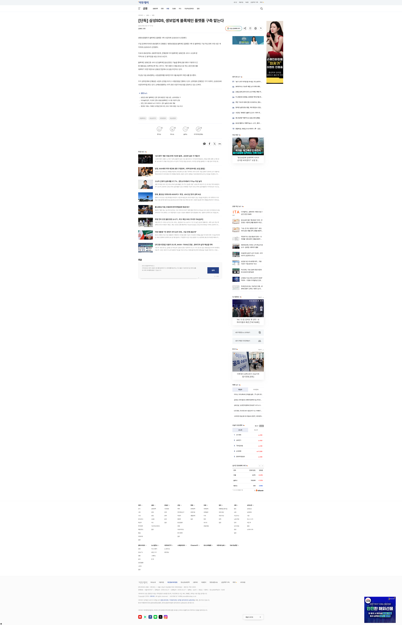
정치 (220, 505)
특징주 (240, 389)
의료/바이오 (180, 529)
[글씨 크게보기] (261, 28)
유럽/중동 (206, 526)
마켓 (139, 505)
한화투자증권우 (240, 456)
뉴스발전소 (154, 545)
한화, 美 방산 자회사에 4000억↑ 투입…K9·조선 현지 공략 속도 (178, 194)
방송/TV (140, 552)
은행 (162, 8)
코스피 (240, 430)
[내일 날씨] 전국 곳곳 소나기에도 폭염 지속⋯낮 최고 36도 (254, 92)
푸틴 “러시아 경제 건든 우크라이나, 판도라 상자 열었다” (253, 102)
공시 (139, 509)
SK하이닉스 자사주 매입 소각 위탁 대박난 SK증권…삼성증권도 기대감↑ (258, 87)
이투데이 (140, 15)
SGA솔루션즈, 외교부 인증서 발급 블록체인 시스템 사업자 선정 (160, 100)
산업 (178, 505)
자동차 (179, 515)
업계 (165, 512)
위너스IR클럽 (207, 545)
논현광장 (249, 512)
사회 (235, 505)
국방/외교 (221, 515)
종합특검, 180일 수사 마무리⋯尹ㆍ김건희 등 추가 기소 (253, 129)
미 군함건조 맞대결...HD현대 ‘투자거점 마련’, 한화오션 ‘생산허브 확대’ (257, 97)
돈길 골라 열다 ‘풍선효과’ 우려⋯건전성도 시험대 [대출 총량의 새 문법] (251, 222)
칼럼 (248, 526)
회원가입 (241, 2)
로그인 (235, 2)
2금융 (174, 8)
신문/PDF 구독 (254, 2)
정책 (165, 515)
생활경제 (193, 515)
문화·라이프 (141, 545)
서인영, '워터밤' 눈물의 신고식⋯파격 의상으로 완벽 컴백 (253, 113)
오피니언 (249, 505)
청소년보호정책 (185, 582)
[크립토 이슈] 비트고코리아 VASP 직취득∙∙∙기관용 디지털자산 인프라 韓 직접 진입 (251, 280)
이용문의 (203, 582)
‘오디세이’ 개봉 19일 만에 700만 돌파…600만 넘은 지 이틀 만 (177, 156)
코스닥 (256, 430)
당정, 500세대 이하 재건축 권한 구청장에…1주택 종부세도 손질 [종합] (180, 169)
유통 (178, 526)
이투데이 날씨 (221, 545)
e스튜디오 (167, 549)
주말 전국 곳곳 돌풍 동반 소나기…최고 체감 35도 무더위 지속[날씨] (179, 219)
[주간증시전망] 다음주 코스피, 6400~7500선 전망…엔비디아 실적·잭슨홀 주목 (184, 245)
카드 (180, 8)
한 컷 (152, 559)
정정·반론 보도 (214, 582)
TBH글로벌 (239, 446)
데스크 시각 (250, 519)
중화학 (179, 519)
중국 (205, 519)
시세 (139, 515)
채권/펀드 (140, 529)
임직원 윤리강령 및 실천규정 (186, 600)
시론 (248, 515)
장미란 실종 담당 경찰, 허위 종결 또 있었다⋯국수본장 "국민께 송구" (257, 107)
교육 (235, 512)
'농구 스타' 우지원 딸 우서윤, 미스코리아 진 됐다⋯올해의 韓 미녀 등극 (257, 82)
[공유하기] (245, 28)
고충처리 (195, 582)
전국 (235, 522)
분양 (165, 519)
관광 (139, 549)
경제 (192, 505)
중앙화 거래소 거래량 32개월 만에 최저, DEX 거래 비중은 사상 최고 (162, 106)
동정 (235, 529)
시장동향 (166, 509)
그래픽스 (153, 556)
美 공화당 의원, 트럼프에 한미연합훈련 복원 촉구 (172, 207)
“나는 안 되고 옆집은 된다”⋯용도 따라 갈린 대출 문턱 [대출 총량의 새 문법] (251, 230)
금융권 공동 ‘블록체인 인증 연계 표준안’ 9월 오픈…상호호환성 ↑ (161, 97)
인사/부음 (236, 526)
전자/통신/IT (180, 512)
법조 (235, 509)
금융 (145, 8)
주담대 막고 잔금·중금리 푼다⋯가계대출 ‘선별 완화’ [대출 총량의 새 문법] (251, 239)
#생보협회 (163, 118)
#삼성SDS (153, 118)
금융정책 (155, 8)
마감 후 (249, 522)
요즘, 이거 (154, 552)
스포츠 (140, 566)
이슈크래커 (154, 549)
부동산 (166, 505)
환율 (139, 533)
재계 (178, 509)
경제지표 (193, 512)
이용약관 (161, 582)
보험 (168, 8)
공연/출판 (140, 562)
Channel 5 (194, 545)
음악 (139, 559)
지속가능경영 (233, 545)
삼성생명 (238, 451)
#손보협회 (173, 118)
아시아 (205, 522)
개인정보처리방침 (172, 582)
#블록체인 (143, 118)
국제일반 (206, 512)
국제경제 (206, 509)
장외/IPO (140, 519)
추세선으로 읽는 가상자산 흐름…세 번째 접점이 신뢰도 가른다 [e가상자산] (252, 288)
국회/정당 (221, 512)
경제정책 (193, 509)
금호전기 (238, 440)
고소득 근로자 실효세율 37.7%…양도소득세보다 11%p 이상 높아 (178, 181)
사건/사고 (236, 515)
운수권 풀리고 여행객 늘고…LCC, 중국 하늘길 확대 (251, 123)
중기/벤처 (180, 533)
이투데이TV (167, 545)
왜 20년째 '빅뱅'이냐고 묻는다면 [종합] (248, 118)
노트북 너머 (250, 529)
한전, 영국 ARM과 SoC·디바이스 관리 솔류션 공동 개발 (158, 103)
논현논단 (249, 509)
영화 (139, 556)
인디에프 (238, 435)
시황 (139, 512)
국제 (205, 505)
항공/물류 (180, 522)
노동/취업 (236, 519)
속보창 (246, 2)
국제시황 (140, 536)
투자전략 (255, 389)
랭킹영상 (166, 552)
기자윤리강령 (173, 600)
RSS (261, 2)
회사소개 (153, 582)
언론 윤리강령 (164, 600)
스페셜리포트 (181, 545)
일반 (198, 8)
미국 (205, 515)
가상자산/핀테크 (189, 8)
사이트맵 (242, 582)
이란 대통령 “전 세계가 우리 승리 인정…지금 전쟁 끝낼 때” (175, 232)
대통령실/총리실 (223, 509)
